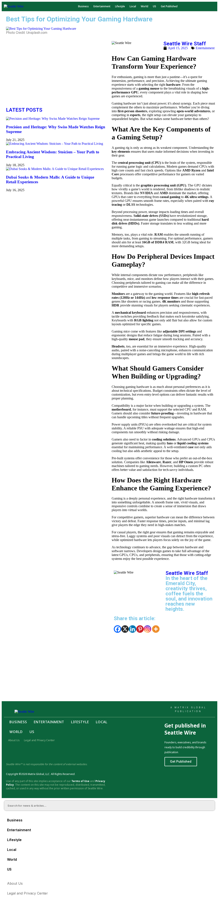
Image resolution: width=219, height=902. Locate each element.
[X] (125, 629)
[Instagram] (147, 629)
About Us (14, 740)
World (144, 6)
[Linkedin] (132, 629)
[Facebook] (117, 629)
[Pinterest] (140, 629)
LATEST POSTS (24, 110)
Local (133, 6)
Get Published (169, 6)
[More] (155, 629)
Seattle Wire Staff (184, 44)
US (154, 6)
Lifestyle (120, 6)
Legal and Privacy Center (39, 740)
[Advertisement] (55, 71)
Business (83, 6)
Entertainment (101, 6)
